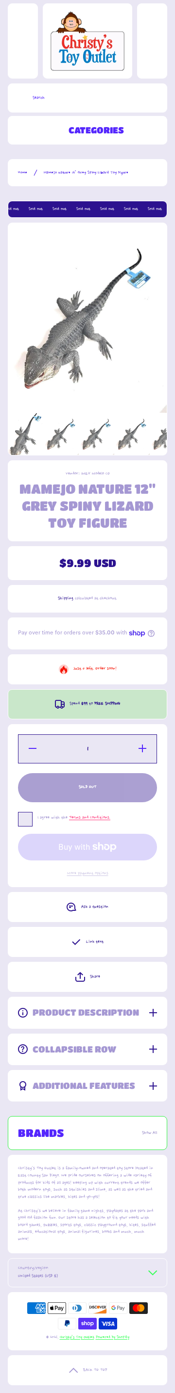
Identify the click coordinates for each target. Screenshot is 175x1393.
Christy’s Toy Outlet (77, 1337)
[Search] (18, 98)
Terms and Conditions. (89, 817)
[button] (87, 976)
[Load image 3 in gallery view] (96, 434)
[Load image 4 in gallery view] (132, 434)
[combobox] (87, 98)
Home (22, 172)
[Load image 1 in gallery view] (25, 434)
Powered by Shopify (112, 1337)
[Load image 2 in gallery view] (61, 434)
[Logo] (87, 41)
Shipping (65, 598)
